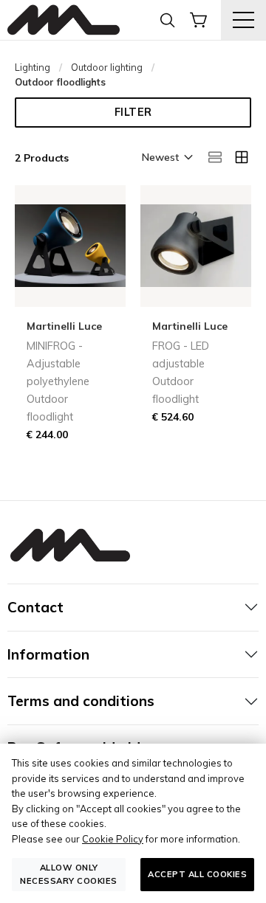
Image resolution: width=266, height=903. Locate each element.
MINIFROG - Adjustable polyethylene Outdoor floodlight (58, 381)
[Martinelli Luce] (63, 20)
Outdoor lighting (107, 67)
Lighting (32, 67)
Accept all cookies (197, 874)
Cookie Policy (112, 839)
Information (48, 654)
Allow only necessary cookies (68, 873)
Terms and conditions (80, 701)
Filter (133, 112)
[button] (166, 158)
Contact (35, 607)
